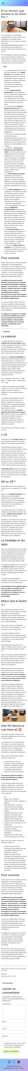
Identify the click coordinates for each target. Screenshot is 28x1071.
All (15, 968)
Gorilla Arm (22, 465)
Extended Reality (21, 968)
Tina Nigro (17, 948)
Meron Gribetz (13, 568)
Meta (2, 570)
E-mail (4, 1029)
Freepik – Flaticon (19, 1068)
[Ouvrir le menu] (25, 3)
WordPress (18, 1066)
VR (13, 976)
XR (15, 976)
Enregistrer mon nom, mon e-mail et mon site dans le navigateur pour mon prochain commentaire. (14, 1045)
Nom (4, 1021)
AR (11, 976)
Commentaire (6, 1004)
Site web (4, 1036)
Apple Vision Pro (5, 976)
